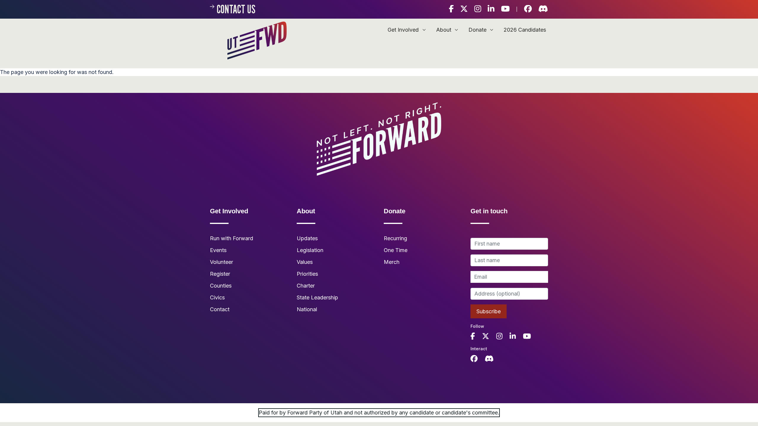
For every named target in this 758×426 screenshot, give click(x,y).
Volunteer (221, 262)
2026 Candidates (525, 30)
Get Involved (404, 30)
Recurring (395, 238)
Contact (219, 309)
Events (218, 250)
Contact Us (236, 9)
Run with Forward (231, 238)
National (307, 309)
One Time (395, 250)
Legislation (310, 250)
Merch (391, 262)
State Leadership (317, 297)
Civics (217, 297)
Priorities (307, 274)
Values (305, 262)
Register (220, 274)
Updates (307, 238)
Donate (478, 30)
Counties (221, 286)
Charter (306, 286)
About (444, 30)
